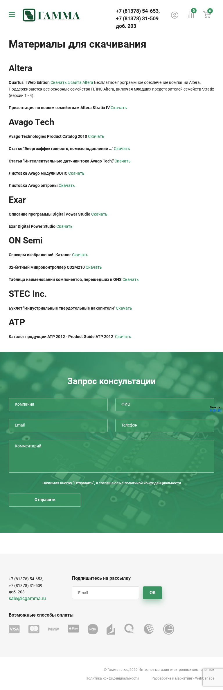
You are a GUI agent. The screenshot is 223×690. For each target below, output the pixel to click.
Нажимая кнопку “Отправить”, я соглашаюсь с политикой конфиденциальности (111, 483)
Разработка (161, 678)
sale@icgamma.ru (27, 598)
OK (153, 592)
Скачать (119, 107)
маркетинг (184, 678)
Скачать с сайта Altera (72, 82)
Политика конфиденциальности (112, 678)
